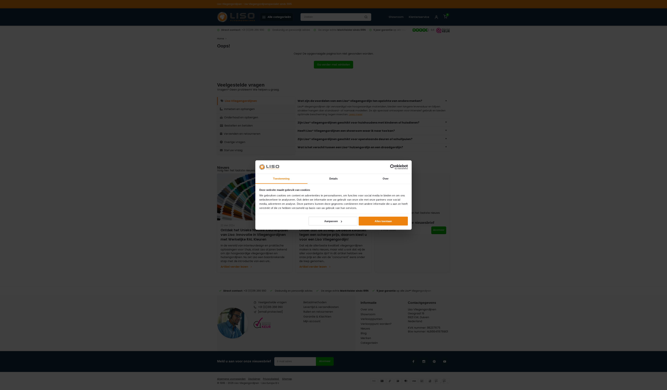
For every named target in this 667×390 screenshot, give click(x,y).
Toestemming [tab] (281, 178)
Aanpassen (331, 221)
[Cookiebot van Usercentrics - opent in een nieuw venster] (392, 167)
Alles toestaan (383, 221)
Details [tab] (333, 178)
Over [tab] (386, 178)
